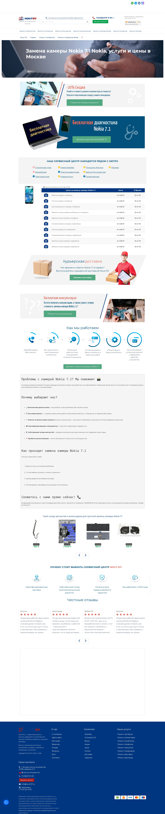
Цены (87, 748)
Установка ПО (90, 738)
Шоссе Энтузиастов (96, 172)
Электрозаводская (69, 172)
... (144, 31)
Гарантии (102, 10)
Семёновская (92, 177)
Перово (115, 167)
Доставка (39, 10)
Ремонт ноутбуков (45, 31)
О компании (27, 10)
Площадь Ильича (94, 167)
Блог (54, 754)
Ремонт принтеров (125, 758)
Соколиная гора (43, 167)
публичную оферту (25, 810)
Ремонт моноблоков (82, 31)
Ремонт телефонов (27, 31)
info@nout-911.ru (28, 784)
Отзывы (112, 10)
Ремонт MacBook (120, 31)
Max (142, 3)
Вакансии (56, 744)
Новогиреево (67, 167)
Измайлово (41, 172)
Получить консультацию (60, 314)
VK (139, 3)
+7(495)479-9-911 (27, 776)
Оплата (49, 10)
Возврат (91, 10)
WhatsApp (132, 3)
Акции (57, 10)
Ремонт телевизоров (126, 751)
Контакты (122, 10)
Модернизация (79, 10)
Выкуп (87, 741)
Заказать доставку (82, 277)
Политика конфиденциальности (44, 810)
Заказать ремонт (100, 22)
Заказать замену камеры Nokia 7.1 (82, 366)
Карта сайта (57, 738)
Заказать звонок (26, 780)
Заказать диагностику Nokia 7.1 (91, 139)
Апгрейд (88, 734)
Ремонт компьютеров (102, 31)
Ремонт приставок (125, 754)
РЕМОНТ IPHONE (135, 31)
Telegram (135, 3)
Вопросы (55, 751)
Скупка (66, 10)
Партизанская (42, 177)
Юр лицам (56, 741)
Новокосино (66, 177)
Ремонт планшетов (63, 31)
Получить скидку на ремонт (85, 102)
